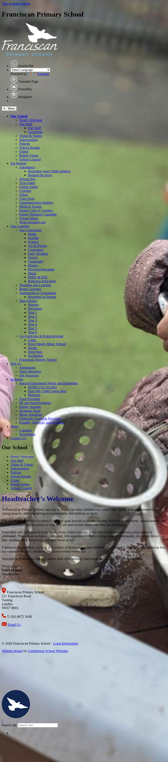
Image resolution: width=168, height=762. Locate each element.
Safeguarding (28, 140)
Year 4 (32, 324)
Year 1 (32, 312)
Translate (43, 74)
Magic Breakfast (30, 414)
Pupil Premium (29, 399)
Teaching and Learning (35, 285)
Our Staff (25, 124)
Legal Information (65, 643)
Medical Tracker (30, 206)
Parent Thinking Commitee (38, 214)
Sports (32, 348)
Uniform (25, 191)
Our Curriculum (30, 230)
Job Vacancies (29, 375)
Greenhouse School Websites (48, 651)
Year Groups (28, 301)
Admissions (27, 367)
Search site (9, 725)
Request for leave (40, 175)
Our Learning (19, 226)
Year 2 (32, 316)
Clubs (32, 340)
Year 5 (32, 328)
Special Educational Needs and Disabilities (48, 383)
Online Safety (28, 187)
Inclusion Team (29, 411)
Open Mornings (30, 371)
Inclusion (16, 379)
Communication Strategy (36, 202)
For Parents (18, 163)
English (33, 238)
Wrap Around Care (32, 222)
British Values (28, 155)
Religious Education (42, 281)
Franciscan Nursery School (38, 359)
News (14, 426)
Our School (18, 116)
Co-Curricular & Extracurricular (41, 336)
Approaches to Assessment (37, 293)
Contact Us (18, 438)
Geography (36, 261)
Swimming (35, 356)
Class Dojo (27, 198)
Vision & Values (30, 136)
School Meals (28, 218)
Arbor (23, 195)
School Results (29, 147)
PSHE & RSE (38, 277)
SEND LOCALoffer (42, 387)
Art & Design (37, 246)
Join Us (15, 363)
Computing (36, 250)
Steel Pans (35, 352)
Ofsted (23, 151)
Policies (24, 144)
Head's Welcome (30, 120)
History (33, 265)
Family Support (30, 407)
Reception (35, 308)
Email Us (14, 625)
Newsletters (27, 434)
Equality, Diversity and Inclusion (42, 422)
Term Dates (27, 183)
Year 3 (32, 320)
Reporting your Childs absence (49, 171)
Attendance (27, 167)
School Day (27, 179)
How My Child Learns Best (47, 391)
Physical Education (41, 269)
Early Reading (38, 253)
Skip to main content (16, 3)
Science (33, 242)
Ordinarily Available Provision (40, 418)
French (33, 257)
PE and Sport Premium (35, 403)
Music (32, 273)
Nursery (33, 305)
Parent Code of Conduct (36, 210)
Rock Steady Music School (47, 344)
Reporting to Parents (42, 297)
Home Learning (30, 289)
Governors (35, 132)
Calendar (25, 430)
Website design (12, 651)
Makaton (34, 395)
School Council (30, 159)
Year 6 (32, 332)
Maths (32, 234)
